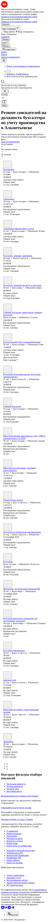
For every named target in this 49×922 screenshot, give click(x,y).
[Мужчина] (7, 401)
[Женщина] (7, 164)
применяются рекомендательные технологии (24, 891)
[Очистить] (5, 91)
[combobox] (13, 85)
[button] (4, 52)
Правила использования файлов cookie (19, 21)
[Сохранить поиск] (4, 102)
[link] (5, 46)
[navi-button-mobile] (4, 60)
